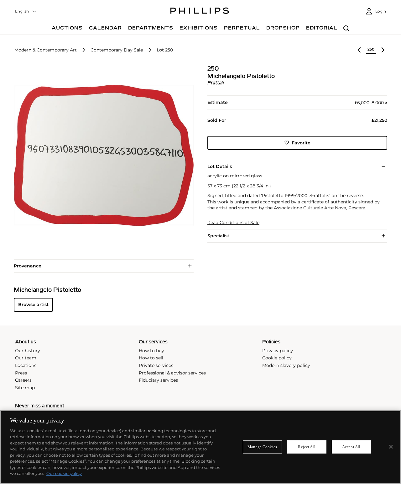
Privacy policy (277, 350)
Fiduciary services (158, 380)
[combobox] (26, 11)
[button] (102, 155)
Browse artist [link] (33, 304)
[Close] (391, 447)
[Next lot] (382, 50)
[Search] (346, 29)
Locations (25, 365)
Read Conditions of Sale (233, 222)
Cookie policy (277, 358)
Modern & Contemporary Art (45, 50)
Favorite (301, 142)
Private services (156, 365)
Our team (25, 358)
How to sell (151, 358)
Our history (27, 350)
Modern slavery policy (286, 365)
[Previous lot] (359, 50)
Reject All (306, 446)
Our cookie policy (64, 473)
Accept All (351, 446)
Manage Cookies (262, 446)
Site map (25, 387)
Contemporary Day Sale (117, 50)
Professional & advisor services (172, 373)
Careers (23, 380)
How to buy (151, 350)
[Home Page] (199, 12)
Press (21, 373)
